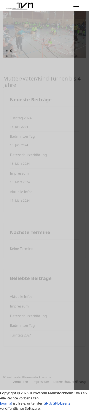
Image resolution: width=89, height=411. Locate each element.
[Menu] (76, 6)
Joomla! (6, 403)
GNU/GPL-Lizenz (56, 403)
